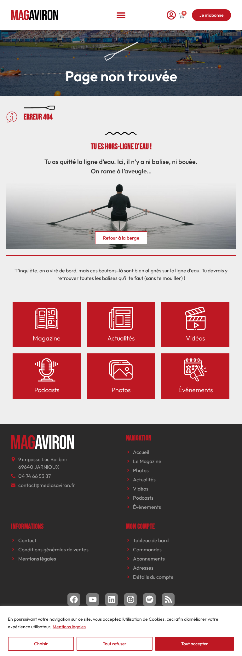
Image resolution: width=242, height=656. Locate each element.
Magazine (46, 338)
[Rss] (168, 599)
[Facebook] (73, 599)
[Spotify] (149, 599)
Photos (121, 390)
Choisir (41, 644)
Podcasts (46, 390)
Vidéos (195, 338)
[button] (121, 15)
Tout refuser (114, 644)
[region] (121, 631)
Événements (195, 390)
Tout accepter (194, 644)
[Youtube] (92, 599)
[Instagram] (130, 599)
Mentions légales (69, 627)
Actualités (121, 338)
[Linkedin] (111, 599)
